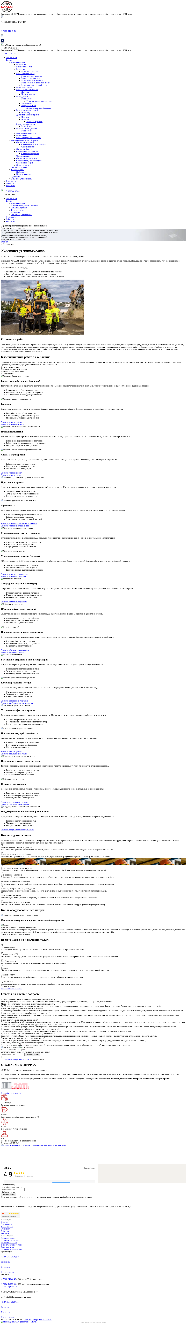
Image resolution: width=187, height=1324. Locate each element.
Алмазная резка (18, 62)
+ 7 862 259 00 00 (8, 1284)
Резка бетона (21, 64)
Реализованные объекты (11, 988)
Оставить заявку (8, 986)
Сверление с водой (24, 163)
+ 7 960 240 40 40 (8, 31)
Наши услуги (7, 1226)
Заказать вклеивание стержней (14, 701)
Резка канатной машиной (27, 90)
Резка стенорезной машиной (28, 138)
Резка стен (20, 69)
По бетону (25, 92)
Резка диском (22, 96)
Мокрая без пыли (28, 106)
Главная (4, 1222)
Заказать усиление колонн (12, 424)
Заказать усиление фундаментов (15, 526)
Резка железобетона (24, 67)
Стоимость (11, 217)
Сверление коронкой (25, 142)
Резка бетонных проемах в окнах (35, 83)
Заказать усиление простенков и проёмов (19, 523)
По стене (25, 117)
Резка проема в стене (25, 74)
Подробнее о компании (11, 1093)
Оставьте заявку (8, 947)
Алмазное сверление (10, 1240)
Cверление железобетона (27, 151)
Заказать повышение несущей (14, 754)
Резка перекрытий (24, 87)
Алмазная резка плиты (26, 133)
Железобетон (27, 103)
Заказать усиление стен (11, 475)
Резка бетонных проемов (32, 80)
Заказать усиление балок (11, 422)
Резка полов (21, 135)
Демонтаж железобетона (11, 1245)
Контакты (10, 221)
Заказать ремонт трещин (11, 751)
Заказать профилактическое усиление (17, 830)
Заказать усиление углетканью (14, 574)
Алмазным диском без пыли (38, 108)
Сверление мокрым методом (33, 144)
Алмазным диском (34, 122)
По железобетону (28, 94)
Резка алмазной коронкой (27, 110)
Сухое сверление (23, 165)
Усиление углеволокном (21, 179)
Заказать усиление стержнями (14, 602)
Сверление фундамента (26, 158)
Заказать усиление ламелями (13, 576)
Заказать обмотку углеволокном (15, 650)
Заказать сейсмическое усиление (15, 804)
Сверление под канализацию (28, 160)
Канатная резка (17, 170)
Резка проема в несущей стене (34, 85)
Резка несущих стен (30, 71)
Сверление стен (28, 147)
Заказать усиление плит (11, 473)
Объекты (10, 219)
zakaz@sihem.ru (10, 1286)
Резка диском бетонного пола (39, 101)
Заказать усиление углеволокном (15, 934)
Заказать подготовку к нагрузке (14, 802)
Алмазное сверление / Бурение (24, 140)
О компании (11, 199)
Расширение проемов (30, 78)
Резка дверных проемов (31, 76)
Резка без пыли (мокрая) (26, 128)
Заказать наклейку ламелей (13, 652)
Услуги (9, 201)
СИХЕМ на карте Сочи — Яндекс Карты (93, 1322)
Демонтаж (15, 176)
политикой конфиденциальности (17, 1059)
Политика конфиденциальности (38, 1319)
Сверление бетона (24, 149)
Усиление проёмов (19, 167)
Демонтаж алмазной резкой (28, 115)
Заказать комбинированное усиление (17, 703)
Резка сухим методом (25, 124)
